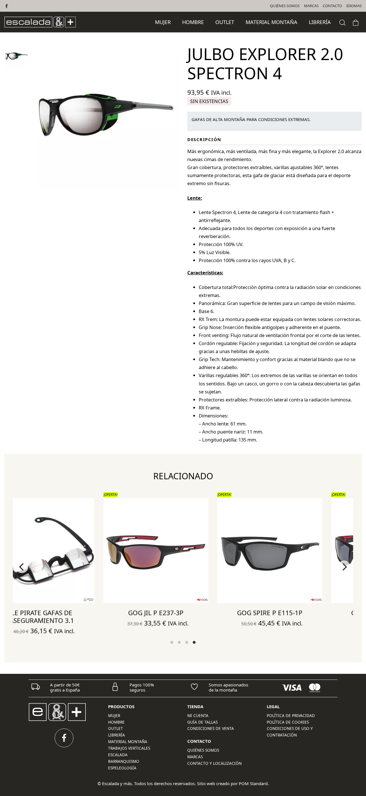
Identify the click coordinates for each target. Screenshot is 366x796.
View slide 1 (171, 642)
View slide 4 (194, 642)
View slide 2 (179, 642)
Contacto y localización (214, 763)
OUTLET (115, 728)
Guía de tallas (202, 722)
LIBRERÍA (116, 735)
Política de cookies (288, 722)
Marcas (195, 756)
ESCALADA (118, 754)
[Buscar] (343, 22)
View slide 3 (186, 642)
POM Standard (253, 783)
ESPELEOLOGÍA (122, 768)
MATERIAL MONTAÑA (127, 741)
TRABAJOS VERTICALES (129, 748)
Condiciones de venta (210, 728)
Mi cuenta (197, 715)
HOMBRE (116, 722)
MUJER (114, 715)
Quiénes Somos (203, 750)
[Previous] (22, 567)
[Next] (344, 567)
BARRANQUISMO (123, 761)
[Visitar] (7, 6)
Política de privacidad (291, 715)
